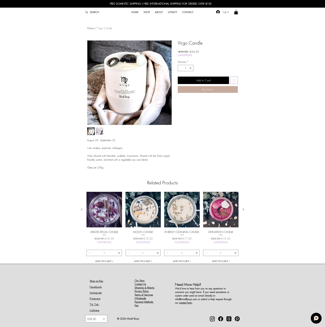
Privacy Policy (142, 291)
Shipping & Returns (144, 287)
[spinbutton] (185, 68)
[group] (162, 228)
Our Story (140, 280)
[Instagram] (212, 318)
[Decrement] (180, 68)
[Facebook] (220, 318)
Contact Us (140, 284)
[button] (236, 12)
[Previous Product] (82, 209)
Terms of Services (144, 295)
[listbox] (96, 319)
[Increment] (191, 68)
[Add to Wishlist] (234, 80)
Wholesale (140, 298)
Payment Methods (144, 302)
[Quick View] (104, 209)
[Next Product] (243, 209)
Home (90, 28)
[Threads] (229, 318)
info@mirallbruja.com (186, 299)
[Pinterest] (237, 318)
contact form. (186, 302)
